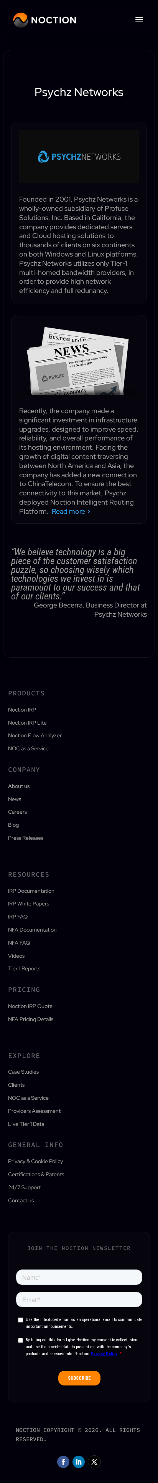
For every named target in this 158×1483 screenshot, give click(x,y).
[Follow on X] (94, 1461)
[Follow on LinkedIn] (78, 1462)
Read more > (71, 511)
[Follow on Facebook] (63, 1462)
